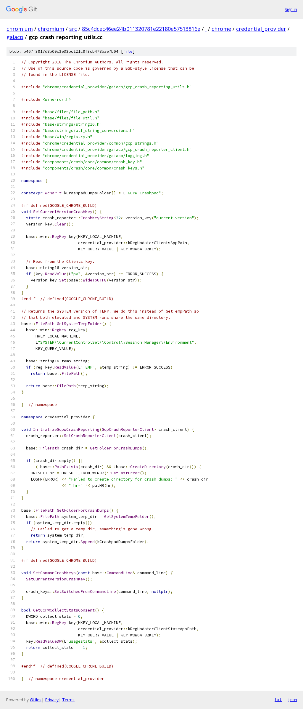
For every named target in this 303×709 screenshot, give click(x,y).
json (292, 699)
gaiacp (15, 37)
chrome (221, 28)
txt (278, 699)
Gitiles (35, 699)
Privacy (52, 699)
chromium (20, 28)
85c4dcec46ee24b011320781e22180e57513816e (141, 28)
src (73, 28)
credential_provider (261, 28)
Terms (68, 699)
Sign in (291, 9)
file (128, 51)
